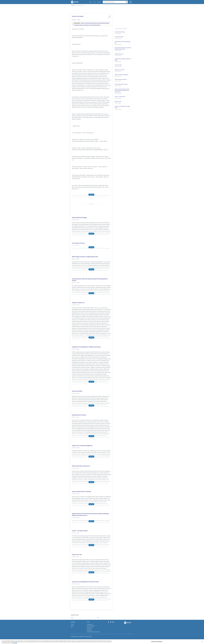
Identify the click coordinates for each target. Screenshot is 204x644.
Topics (94, 2)
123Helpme (73, 5)
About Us (72, 624)
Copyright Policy (90, 624)
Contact (72, 625)
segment (102, 83)
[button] (109, 17)
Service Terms (89, 630)
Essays (90, 2)
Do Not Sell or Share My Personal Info (156, 641)
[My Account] (130, 1)
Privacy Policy (89, 628)
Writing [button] (98, 2)
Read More (91, 233)
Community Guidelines (91, 625)
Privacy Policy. (15, 642)
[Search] (126, 2)
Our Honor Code (90, 627)
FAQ (71, 627)
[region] (102, 641)
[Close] (202, 641)
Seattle (101, 97)
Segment (72, 617)
